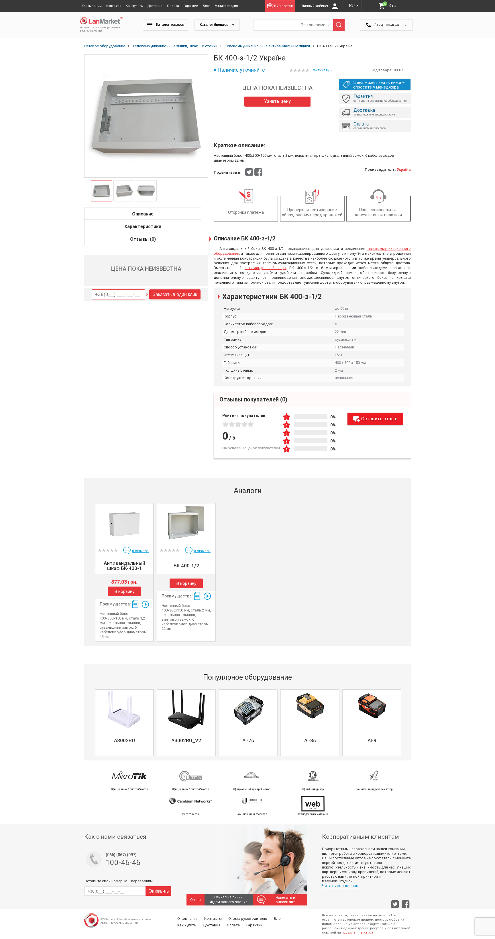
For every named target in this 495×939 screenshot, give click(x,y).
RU (354, 5)
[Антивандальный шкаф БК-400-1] (124, 522)
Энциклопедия (226, 6)
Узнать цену (277, 101)
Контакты (113, 6)
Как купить (134, 6)
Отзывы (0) (143, 239)
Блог (206, 6)
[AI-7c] (248, 709)
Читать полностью (340, 885)
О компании (92, 6)
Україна (404, 169)
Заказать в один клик (175, 294)
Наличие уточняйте (241, 70)
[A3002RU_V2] (186, 709)
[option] (146, 116)
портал (283, 6)
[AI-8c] (310, 709)
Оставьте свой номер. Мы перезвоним (119, 881)
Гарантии (191, 6)
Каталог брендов (214, 25)
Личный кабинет (315, 6)
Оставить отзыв (379, 419)
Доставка (154, 6)
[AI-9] (372, 709)
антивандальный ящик (265, 268)
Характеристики (142, 226)
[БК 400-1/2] (186, 522)
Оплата (173, 6)
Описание (143, 214)
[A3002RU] (124, 709)
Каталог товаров (169, 25)
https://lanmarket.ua (357, 932)
